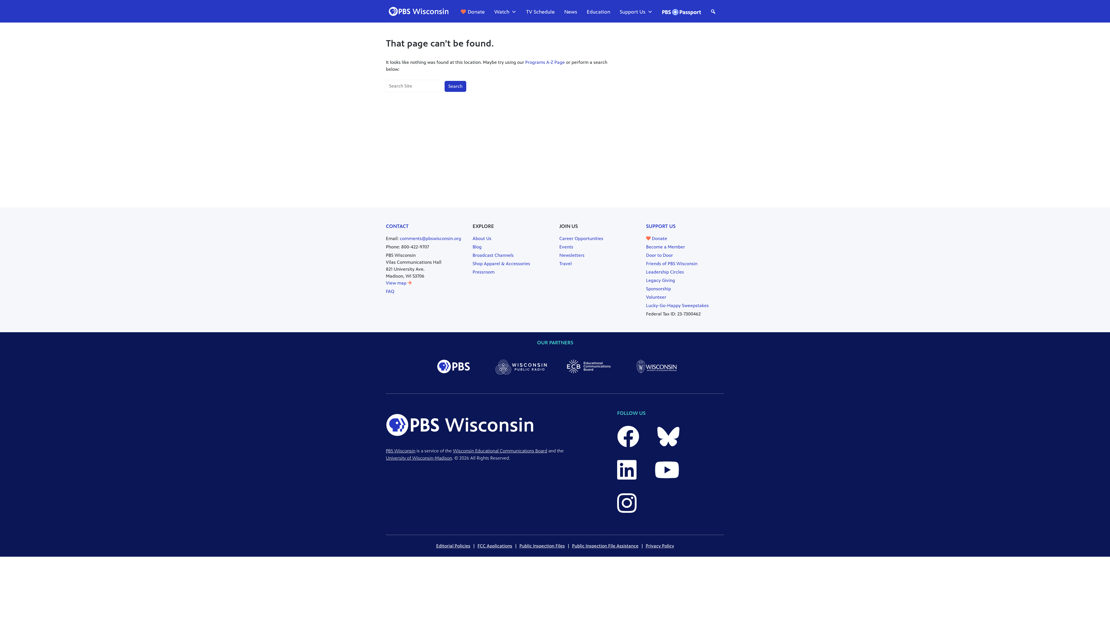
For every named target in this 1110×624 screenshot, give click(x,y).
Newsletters (571, 255)
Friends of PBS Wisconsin (672, 263)
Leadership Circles (665, 272)
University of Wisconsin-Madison (419, 458)
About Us (482, 238)
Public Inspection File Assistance (605, 546)
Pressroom (484, 272)
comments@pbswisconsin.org (430, 238)
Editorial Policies (453, 546)
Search (455, 86)
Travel (565, 263)
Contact (397, 226)
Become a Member (665, 247)
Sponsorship (658, 288)
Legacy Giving (660, 280)
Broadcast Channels (493, 255)
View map (397, 283)
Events (566, 247)
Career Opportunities (581, 238)
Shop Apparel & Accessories (501, 263)
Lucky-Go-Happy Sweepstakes (677, 305)
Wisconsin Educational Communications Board (500, 451)
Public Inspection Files (542, 546)
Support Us (632, 12)
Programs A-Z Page (545, 62)
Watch (501, 12)
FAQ (390, 291)
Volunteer (656, 297)
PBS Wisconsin (400, 451)
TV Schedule (540, 12)
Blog (477, 247)
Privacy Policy (660, 546)
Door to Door (659, 255)
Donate (476, 12)
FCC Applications (495, 546)
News (570, 12)
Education (598, 12)
